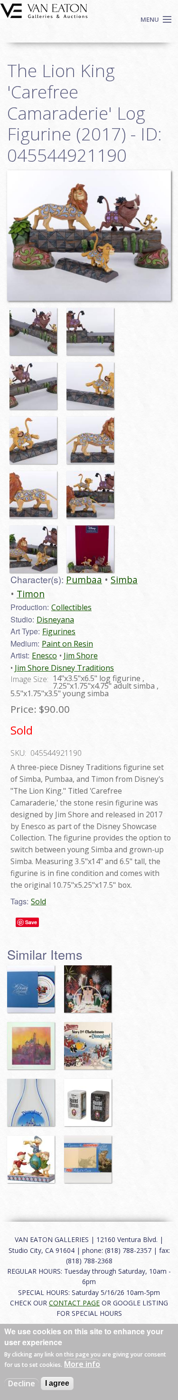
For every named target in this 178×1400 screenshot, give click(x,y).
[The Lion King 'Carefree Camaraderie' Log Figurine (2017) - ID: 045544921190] (35, 327)
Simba (124, 579)
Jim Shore (81, 655)
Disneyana (55, 619)
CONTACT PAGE (74, 1302)
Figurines (58, 631)
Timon (31, 593)
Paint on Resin (67, 644)
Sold (38, 901)
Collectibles (71, 607)
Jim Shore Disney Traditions (64, 668)
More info (82, 1364)
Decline (21, 1383)
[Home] (44, 10)
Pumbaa (84, 579)
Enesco (44, 655)
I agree (57, 1383)
